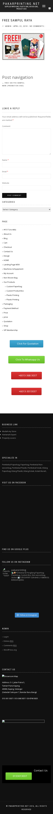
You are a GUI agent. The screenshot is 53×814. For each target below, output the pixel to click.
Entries (8, 641)
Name (5, 160)
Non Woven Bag (10, 277)
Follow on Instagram (28, 615)
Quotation (8, 321)
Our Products (9, 282)
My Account (8, 273)
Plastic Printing (13, 295)
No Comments (37, 26)
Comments (10, 645)
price (6, 317)
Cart (5, 242)
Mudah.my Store (9, 431)
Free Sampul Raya (17, 20)
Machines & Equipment (13, 269)
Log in (6, 636)
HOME (6, 260)
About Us (7, 234)
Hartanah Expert (9, 434)
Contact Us (8, 251)
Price (6, 312)
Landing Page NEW (12, 264)
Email (5, 171)
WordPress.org (10, 650)
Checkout (8, 247)
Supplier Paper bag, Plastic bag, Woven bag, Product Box (21, 8)
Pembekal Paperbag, (11, 464)
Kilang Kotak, (29, 471)
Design (7, 256)
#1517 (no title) (10, 229)
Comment (6, 126)
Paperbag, (24, 464)
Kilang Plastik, (17, 471)
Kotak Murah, (40, 471)
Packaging (8, 304)
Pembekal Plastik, (19, 468)
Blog (5, 238)
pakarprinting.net (21, 3)
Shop (6, 325)
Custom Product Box (15, 291)
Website (5, 183)
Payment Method (11, 308)
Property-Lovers (9, 438)
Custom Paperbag (14, 286)
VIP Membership (11, 330)
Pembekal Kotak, (35, 468)
